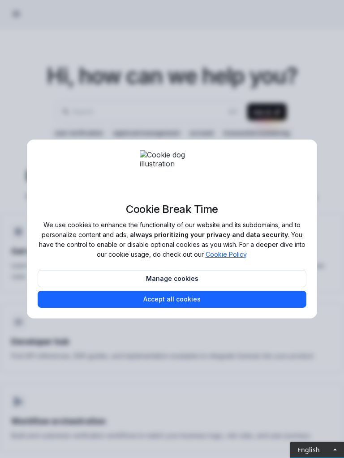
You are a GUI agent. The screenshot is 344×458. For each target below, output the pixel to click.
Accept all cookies (172, 299)
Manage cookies (172, 278)
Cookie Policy (226, 254)
